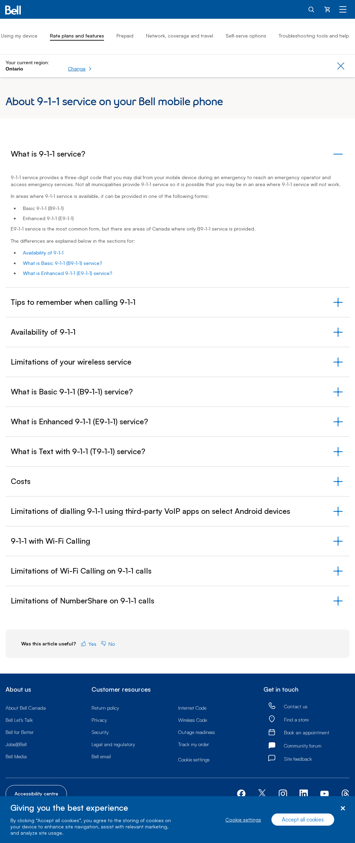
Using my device (19, 36)
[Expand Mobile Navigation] (343, 9)
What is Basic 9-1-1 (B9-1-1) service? (62, 263)
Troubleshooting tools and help (314, 36)
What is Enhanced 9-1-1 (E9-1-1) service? (67, 273)
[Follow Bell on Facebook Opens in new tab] (241, 793)
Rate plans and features (77, 36)
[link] (272, 706)
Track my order (193, 744)
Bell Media (16, 756)
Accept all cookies (303, 819)
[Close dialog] (343, 808)
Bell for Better (20, 732)
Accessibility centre (36, 793)
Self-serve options (246, 36)
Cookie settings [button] (194, 759)
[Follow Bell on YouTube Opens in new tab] (324, 793)
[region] (177, 819)
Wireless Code (192, 720)
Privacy (99, 720)
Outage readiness (196, 732)
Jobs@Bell (16, 744)
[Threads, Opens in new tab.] (345, 793)
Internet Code (192, 708)
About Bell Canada (26, 708)
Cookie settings (243, 820)
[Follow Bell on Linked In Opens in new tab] (304, 793)
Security (100, 732)
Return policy (105, 708)
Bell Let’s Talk (19, 720)
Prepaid (124, 36)
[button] (80, 68)
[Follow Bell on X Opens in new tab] (262, 794)
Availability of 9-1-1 (43, 253)
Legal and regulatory (113, 744)
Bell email (101, 756)
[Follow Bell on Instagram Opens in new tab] (283, 794)
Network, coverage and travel (179, 36)
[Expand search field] (312, 9)
